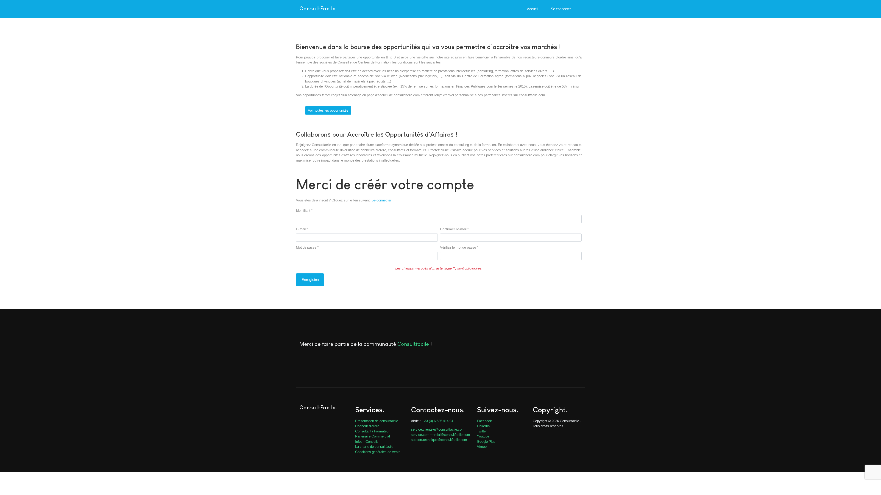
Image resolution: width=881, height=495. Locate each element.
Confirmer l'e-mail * (454, 229)
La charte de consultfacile (374, 446)
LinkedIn (483, 426)
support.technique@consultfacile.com (439, 440)
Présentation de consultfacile (376, 421)
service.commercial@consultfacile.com (440, 435)
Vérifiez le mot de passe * (459, 247)
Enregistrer (310, 280)
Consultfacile (413, 344)
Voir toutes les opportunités (328, 110)
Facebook (484, 421)
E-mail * (302, 229)
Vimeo (482, 446)
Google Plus (486, 441)
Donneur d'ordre (367, 426)
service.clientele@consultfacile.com (438, 429)
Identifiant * (304, 210)
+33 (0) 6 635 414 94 (437, 421)
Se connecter (381, 200)
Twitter (482, 431)
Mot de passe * (307, 247)
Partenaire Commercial (372, 436)
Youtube (483, 436)
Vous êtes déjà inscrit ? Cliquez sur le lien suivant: (343, 200)
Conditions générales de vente (377, 452)
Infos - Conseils (367, 441)
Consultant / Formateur (372, 431)
